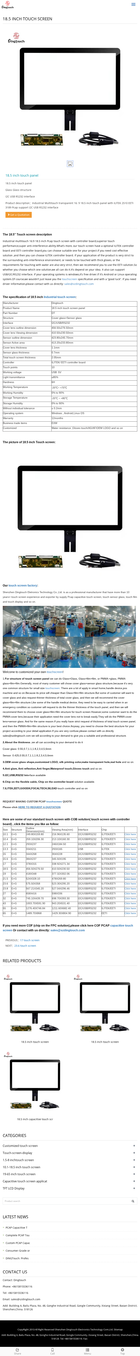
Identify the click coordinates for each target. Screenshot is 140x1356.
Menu (87, 1353)
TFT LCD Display (13, 1188)
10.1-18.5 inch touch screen (21, 1167)
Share (17, 1353)
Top (122, 1353)
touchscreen (69, 279)
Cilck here (130, 844)
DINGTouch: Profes (17, 1258)
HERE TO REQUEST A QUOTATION (39, 807)
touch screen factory (23, 585)
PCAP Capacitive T (16, 1227)
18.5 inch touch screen (35, 1042)
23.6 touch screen (25, 945)
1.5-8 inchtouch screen (18, 1160)
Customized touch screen (20, 1146)
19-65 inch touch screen (19, 1174)
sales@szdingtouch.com (67, 930)
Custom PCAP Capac (18, 1243)
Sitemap (118, 1329)
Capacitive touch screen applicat (25, 1181)
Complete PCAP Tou (18, 1235)
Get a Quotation (20, 214)
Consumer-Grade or (18, 1250)
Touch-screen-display (17, 1153)
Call (52, 1353)
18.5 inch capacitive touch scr (35, 1119)
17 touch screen (30, 940)
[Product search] (133, 1201)
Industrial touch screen (60, 297)
